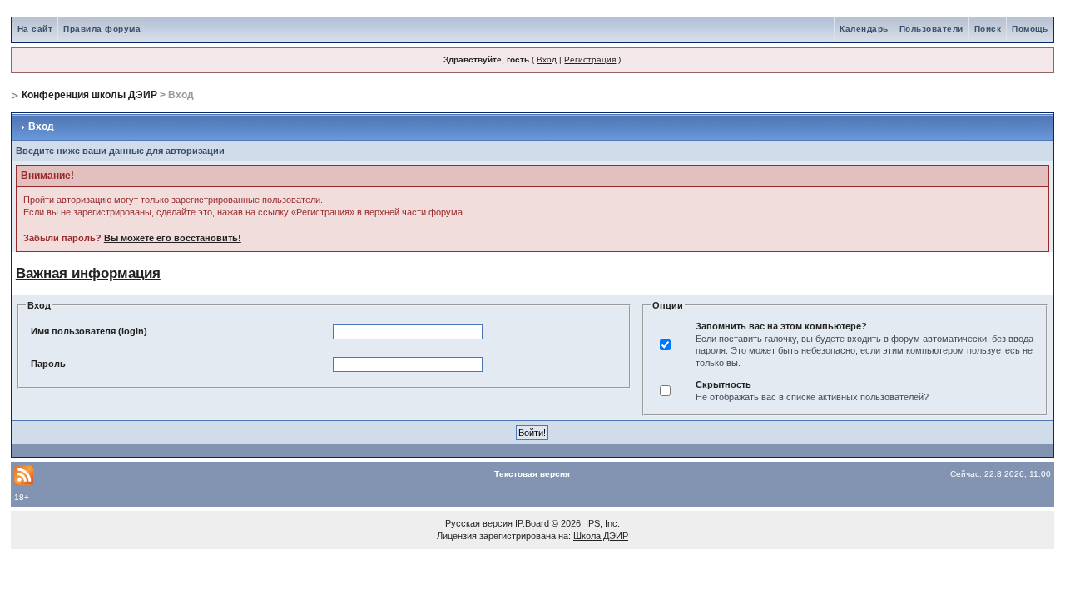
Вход (547, 59)
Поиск (988, 28)
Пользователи (931, 28)
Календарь (864, 28)
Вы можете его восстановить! (172, 238)
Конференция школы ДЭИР (89, 95)
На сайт (35, 28)
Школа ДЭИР (600, 536)
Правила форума (102, 28)
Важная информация (88, 272)
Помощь (1030, 28)
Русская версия (479, 523)
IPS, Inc (601, 523)
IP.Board (532, 523)
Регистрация (590, 59)
